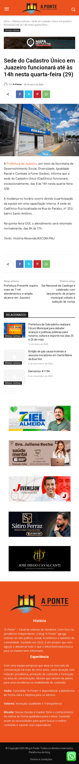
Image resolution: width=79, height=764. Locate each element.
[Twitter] (28, 94)
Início (7, 21)
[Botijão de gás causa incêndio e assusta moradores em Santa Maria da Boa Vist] (14, 357)
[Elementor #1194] (14, 377)
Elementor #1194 (39, 371)
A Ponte (17, 84)
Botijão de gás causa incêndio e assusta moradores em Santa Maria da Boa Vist (50, 355)
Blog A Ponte (32, 748)
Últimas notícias (20, 21)
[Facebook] (20, 94)
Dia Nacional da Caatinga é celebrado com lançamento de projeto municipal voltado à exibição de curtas (58, 293)
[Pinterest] (37, 94)
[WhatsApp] (46, 94)
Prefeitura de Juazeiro (22, 163)
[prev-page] (6, 391)
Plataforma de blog (39, 752)
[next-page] (12, 391)
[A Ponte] (6, 84)
